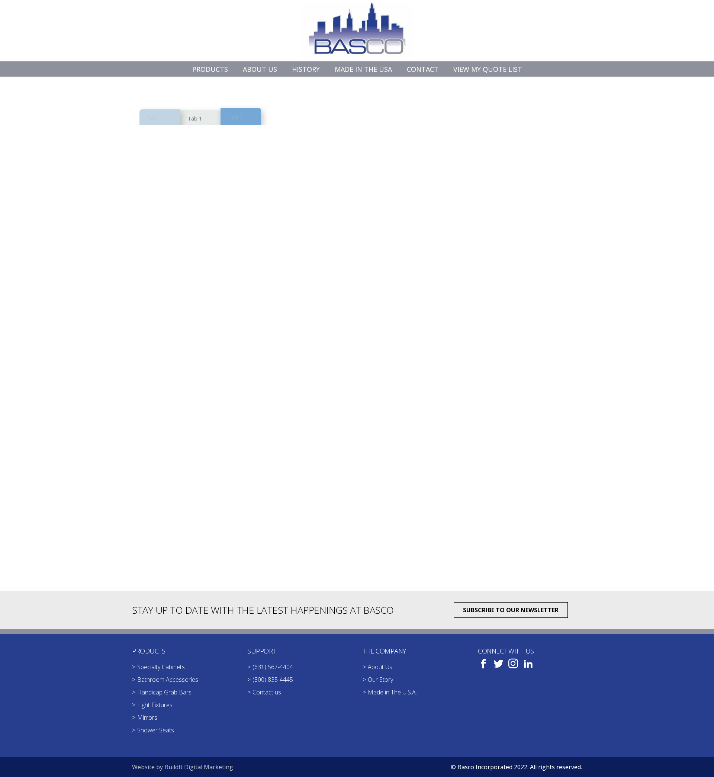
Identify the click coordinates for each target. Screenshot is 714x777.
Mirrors (147, 717)
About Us (380, 667)
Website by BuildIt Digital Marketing (182, 767)
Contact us (267, 692)
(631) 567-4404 (273, 667)
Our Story (380, 679)
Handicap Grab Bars (164, 692)
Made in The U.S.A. (392, 692)
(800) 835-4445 (273, 679)
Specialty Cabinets (161, 667)
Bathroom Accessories (167, 679)
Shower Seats (155, 730)
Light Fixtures (155, 705)
